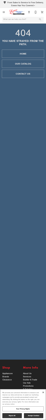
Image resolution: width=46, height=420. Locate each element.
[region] (23, 404)
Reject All (12, 416)
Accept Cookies (33, 416)
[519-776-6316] (35, 12)
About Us (27, 373)
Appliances (7, 373)
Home (23, 53)
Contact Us (23, 73)
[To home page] (17, 12)
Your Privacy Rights (23, 409)
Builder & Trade (30, 379)
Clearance (7, 379)
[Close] (43, 392)
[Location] (29, 12)
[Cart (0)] (42, 12)
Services (27, 376)
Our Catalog (23, 63)
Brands (5, 376)
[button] (4, 12)
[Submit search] (40, 19)
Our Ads (27, 383)
